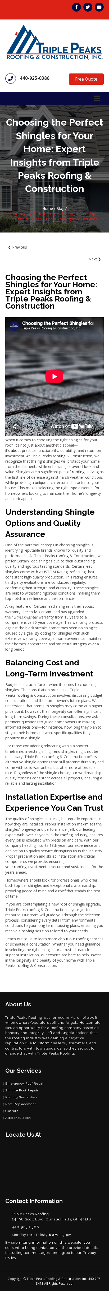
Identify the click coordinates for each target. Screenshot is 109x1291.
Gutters (11, 1111)
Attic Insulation (18, 1118)
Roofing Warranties (21, 1097)
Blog (60, 208)
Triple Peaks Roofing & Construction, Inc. (57, 1279)
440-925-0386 (34, 78)
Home (47, 208)
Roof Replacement (20, 1104)
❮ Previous (17, 247)
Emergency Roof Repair (25, 1083)
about (40, 445)
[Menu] (97, 98)
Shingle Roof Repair (21, 1090)
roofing (59, 455)
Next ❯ (95, 258)
